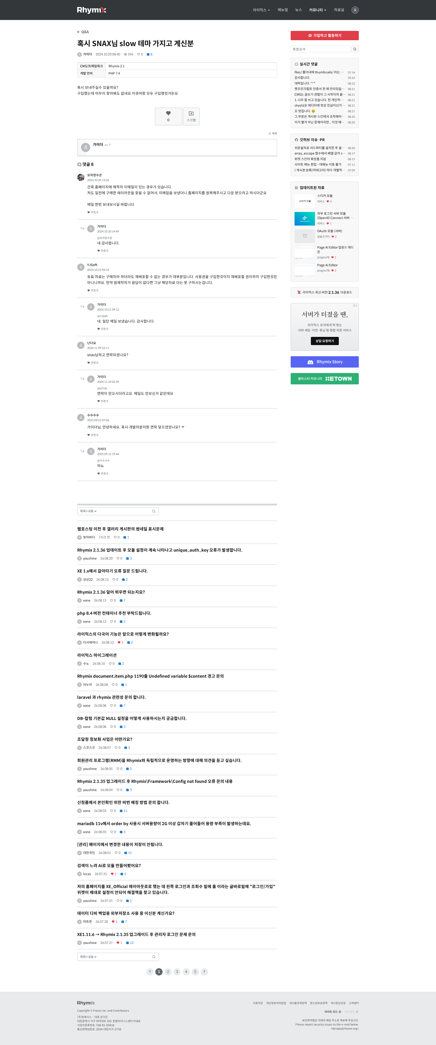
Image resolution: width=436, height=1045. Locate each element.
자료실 (339, 10)
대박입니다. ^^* (305, 83)
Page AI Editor (327, 265)
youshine (90, 558)
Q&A (84, 32)
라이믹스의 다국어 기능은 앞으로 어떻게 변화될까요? (123, 634)
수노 (86, 664)
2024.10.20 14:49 (108, 231)
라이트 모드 (331, 1011)
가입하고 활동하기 (327, 35)
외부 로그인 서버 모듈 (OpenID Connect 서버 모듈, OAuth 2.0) (335, 215)
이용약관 (258, 1003)
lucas (87, 874)
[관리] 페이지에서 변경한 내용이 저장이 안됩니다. (120, 844)
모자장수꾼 (94, 175)
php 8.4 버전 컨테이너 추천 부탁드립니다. (114, 613)
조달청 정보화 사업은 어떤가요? (104, 739)
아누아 (87, 685)
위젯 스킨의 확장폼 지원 (310, 159)
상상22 (88, 579)
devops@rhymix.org (344, 1028)
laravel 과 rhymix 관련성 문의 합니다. (111, 697)
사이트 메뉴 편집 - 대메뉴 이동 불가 (318, 164)
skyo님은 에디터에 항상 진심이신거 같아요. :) (324, 105)
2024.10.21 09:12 (108, 309)
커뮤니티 (316, 10)
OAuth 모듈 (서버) (329, 231)
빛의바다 (89, 537)
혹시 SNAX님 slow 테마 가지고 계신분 (135, 43)
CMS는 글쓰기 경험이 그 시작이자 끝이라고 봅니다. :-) (330, 94)
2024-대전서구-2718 (108, 1029)
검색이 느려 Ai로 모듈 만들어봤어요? (109, 865)
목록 (274, 133)
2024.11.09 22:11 (98, 348)
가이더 (87, 54)
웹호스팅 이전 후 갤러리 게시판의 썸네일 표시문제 (120, 529)
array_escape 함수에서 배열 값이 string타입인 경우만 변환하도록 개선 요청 (345, 153)
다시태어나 (90, 642)
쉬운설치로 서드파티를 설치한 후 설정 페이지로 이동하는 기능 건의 (339, 148)
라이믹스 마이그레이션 (97, 655)
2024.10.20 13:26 (98, 180)
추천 (94, 212)
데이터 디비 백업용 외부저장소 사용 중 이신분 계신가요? (125, 913)
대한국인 (89, 853)
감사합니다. (302, 78)
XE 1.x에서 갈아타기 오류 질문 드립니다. (112, 571)
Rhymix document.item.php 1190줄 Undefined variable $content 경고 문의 (150, 676)
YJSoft (92, 265)
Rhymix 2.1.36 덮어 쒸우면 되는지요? (111, 592)
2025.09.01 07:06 (98, 420)
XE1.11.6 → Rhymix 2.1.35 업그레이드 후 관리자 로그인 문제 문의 (136, 934)
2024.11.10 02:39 (108, 381)
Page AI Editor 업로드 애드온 (335, 249)
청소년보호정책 (318, 1003)
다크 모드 (350, 1011)
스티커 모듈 (325, 196)
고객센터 (354, 1003)
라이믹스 (260, 10)
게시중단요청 (338, 1003)
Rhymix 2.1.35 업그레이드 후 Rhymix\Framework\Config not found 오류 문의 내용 (155, 781)
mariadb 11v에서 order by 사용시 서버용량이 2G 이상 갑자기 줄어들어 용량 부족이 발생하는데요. (164, 823)
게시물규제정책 (298, 1003)
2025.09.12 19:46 (108, 454)
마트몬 (87, 922)
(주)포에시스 (84, 1017)
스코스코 (89, 748)
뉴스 (298, 10)
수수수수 (93, 415)
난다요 (91, 343)
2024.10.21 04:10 (98, 269)
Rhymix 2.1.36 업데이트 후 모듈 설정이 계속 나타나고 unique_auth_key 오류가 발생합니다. (159, 550)
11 (125, 811)
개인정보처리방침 (276, 1003)
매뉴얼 (283, 10)
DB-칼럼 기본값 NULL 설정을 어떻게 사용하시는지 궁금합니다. (132, 718)
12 (131, 943)
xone (86, 600)
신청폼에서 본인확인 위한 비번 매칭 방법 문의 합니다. (123, 802)
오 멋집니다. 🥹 (305, 111)
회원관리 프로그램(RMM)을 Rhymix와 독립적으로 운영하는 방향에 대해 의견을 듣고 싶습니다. (159, 760)
